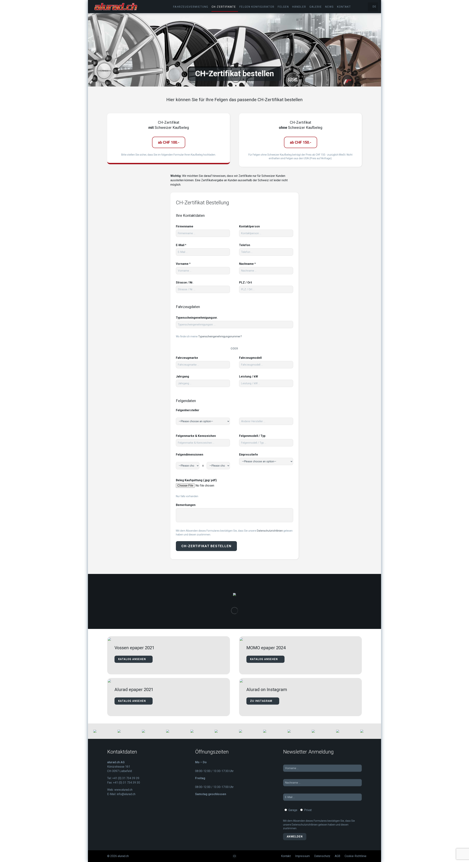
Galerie (315, 6)
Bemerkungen (185, 505)
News (329, 6)
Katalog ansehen (132, 659)
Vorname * (183, 264)
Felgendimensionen (189, 454)
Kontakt (344, 6)
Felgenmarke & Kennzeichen (196, 436)
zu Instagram (261, 700)
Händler (299, 6)
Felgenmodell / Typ (252, 436)
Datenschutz (322, 856)
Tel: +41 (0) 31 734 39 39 (123, 778)
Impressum (302, 856)
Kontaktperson (249, 226)
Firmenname (184, 226)
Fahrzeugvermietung (190, 6)
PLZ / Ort (245, 282)
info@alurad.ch (126, 794)
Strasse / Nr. (184, 282)
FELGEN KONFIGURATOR (257, 6)
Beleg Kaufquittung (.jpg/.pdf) (196, 480)
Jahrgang (182, 376)
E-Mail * (181, 245)
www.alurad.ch (123, 789)
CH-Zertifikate (224, 6)
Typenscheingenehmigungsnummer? (220, 336)
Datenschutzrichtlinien (270, 530)
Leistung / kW (248, 376)
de (374, 6)
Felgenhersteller (187, 410)
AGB (337, 856)
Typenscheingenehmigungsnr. (197, 317)
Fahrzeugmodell (250, 358)
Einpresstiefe (248, 454)
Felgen (283, 6)
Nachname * (247, 264)
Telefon (244, 245)
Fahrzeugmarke (187, 358)
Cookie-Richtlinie (355, 856)
